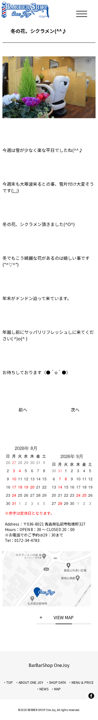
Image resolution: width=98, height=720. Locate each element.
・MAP (56, 689)
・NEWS (42, 689)
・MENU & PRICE (81, 682)
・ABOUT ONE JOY (29, 682)
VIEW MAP (64, 617)
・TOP (8, 682)
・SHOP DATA (56, 682)
